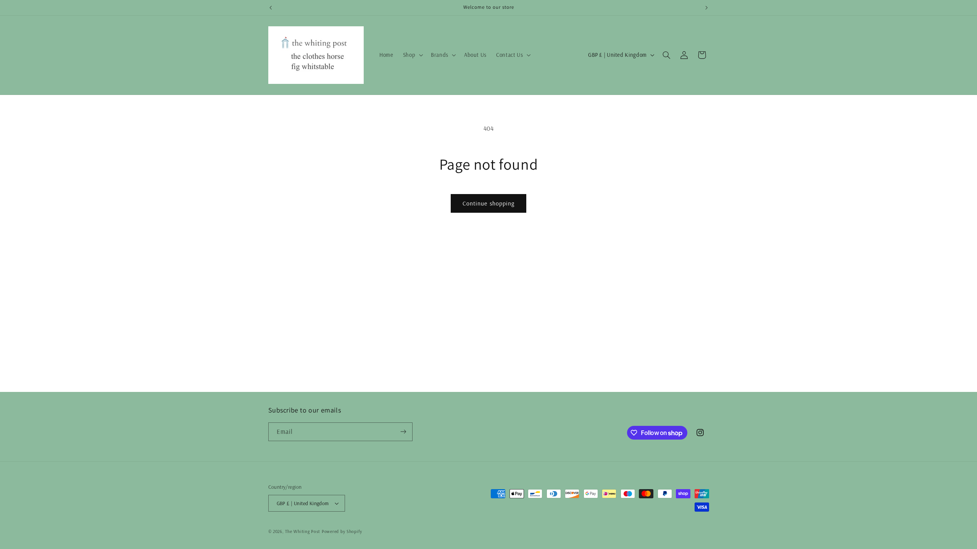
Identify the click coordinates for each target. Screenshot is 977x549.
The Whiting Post (302, 531)
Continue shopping (488, 203)
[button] (412, 55)
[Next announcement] (706, 7)
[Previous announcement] (270, 7)
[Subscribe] (403, 431)
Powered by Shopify (342, 531)
